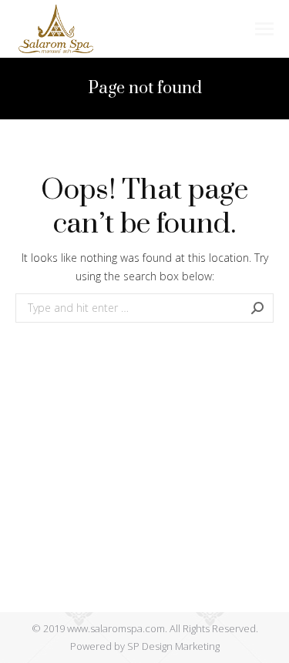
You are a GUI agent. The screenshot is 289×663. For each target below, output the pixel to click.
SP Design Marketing (173, 646)
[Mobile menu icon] (264, 29)
